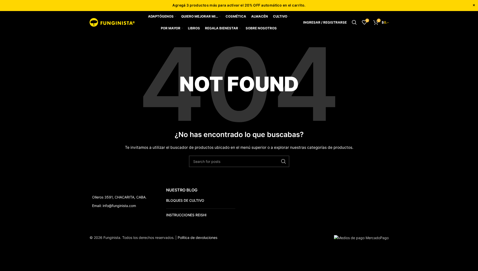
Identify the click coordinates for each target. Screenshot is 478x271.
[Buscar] (354, 22)
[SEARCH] (283, 161)
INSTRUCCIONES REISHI (186, 215)
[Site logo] (112, 22)
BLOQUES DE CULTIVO (185, 200)
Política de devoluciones (197, 237)
